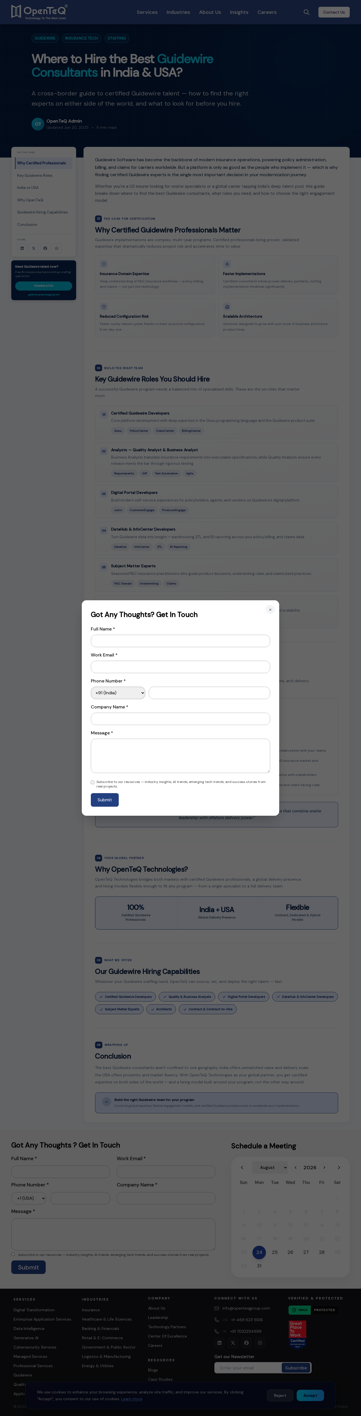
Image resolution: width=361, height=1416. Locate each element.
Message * (102, 733)
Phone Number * (108, 681)
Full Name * (103, 629)
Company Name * (109, 707)
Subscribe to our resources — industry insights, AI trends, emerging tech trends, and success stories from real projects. (181, 784)
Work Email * (104, 655)
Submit (105, 800)
